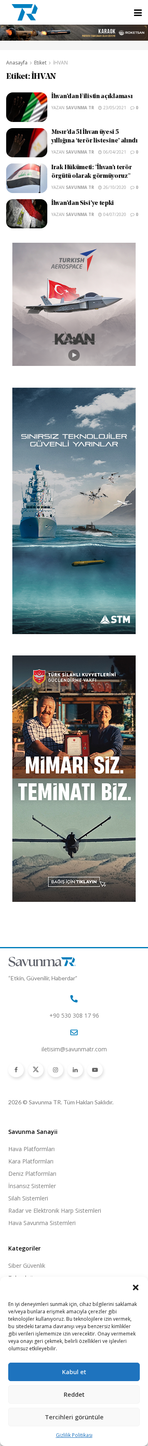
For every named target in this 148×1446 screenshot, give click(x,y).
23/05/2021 (114, 107)
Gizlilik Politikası (74, 1435)
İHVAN (60, 62)
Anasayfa (17, 62)
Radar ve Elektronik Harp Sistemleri (54, 1210)
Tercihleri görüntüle (74, 1417)
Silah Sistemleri (28, 1198)
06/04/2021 (114, 152)
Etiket (40, 62)
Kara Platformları (30, 1161)
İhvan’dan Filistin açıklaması (91, 97)
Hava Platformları (31, 1149)
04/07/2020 (114, 214)
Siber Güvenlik (26, 1265)
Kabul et (74, 1372)
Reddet (74, 1394)
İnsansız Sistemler (32, 1186)
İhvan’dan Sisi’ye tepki (82, 203)
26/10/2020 (114, 187)
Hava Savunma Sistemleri (42, 1223)
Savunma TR (80, 107)
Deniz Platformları (32, 1173)
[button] (136, 1287)
